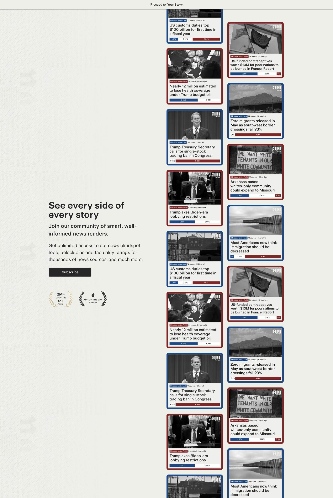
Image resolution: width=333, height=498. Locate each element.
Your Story (175, 4)
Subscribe (70, 272)
